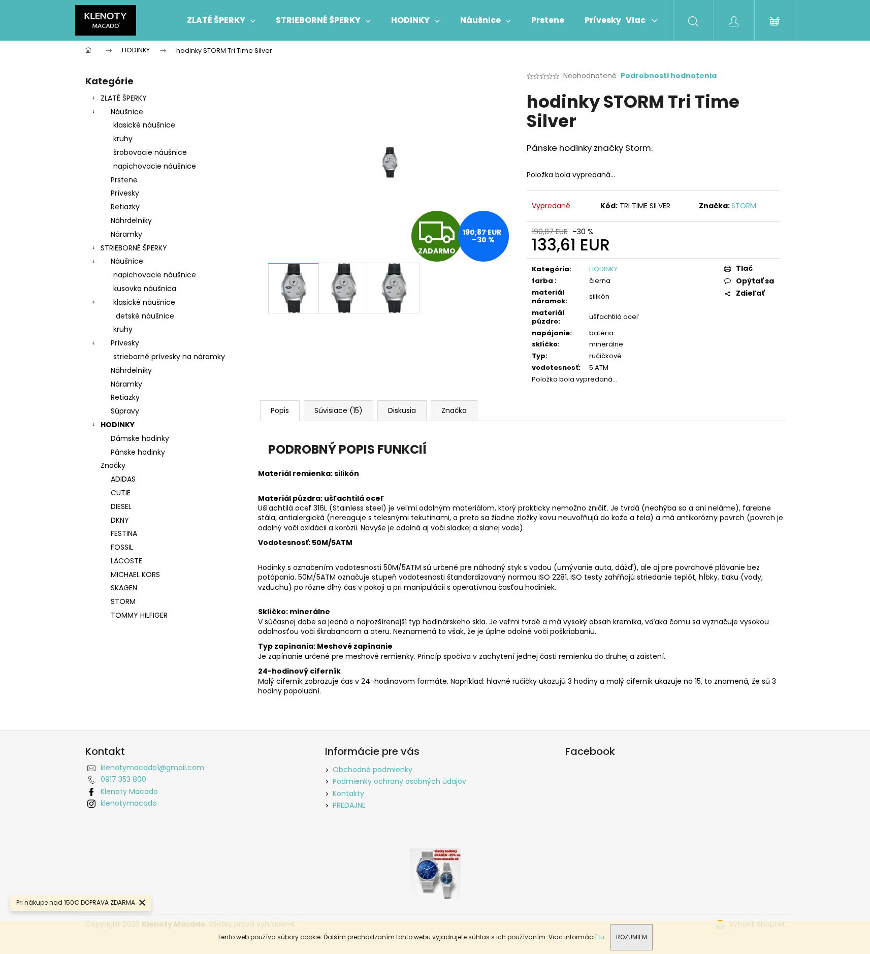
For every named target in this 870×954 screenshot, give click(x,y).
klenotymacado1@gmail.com (152, 767)
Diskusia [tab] (402, 410)
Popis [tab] (280, 410)
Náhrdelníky (131, 220)
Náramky (126, 234)
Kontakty (348, 793)
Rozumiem (631, 937)
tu (601, 937)
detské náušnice (145, 316)
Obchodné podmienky (372, 770)
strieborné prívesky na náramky (169, 357)
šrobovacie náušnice (150, 152)
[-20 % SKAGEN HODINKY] (435, 873)
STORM (743, 206)
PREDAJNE (349, 805)
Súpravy (125, 411)
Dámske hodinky (140, 438)
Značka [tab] (454, 410)
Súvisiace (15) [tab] (338, 410)
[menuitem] (221, 20)
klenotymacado (129, 803)
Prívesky (125, 193)
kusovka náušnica (144, 288)
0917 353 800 (123, 779)
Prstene (124, 180)
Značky (113, 465)
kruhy (123, 139)
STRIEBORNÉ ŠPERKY (134, 248)
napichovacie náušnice (154, 166)
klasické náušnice (144, 125)
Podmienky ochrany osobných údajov (399, 781)
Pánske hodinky (138, 452)
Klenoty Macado (129, 791)
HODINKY (118, 425)
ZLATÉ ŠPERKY (124, 98)
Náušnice (127, 112)
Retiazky (125, 207)
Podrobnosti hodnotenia (669, 76)
